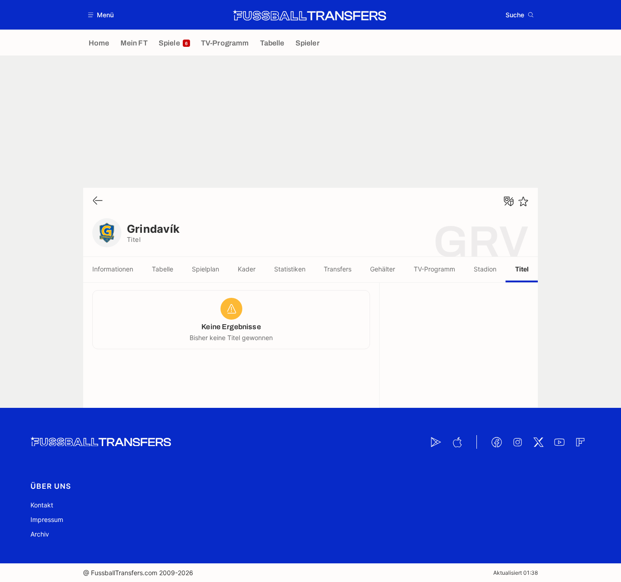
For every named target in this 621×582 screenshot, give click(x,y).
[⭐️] (523, 201)
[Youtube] (559, 442)
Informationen (112, 269)
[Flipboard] (580, 442)
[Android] (436, 442)
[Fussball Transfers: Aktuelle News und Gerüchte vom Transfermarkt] (309, 15)
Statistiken (289, 269)
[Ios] (457, 442)
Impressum (46, 519)
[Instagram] (517, 442)
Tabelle (162, 269)
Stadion (485, 269)
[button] (101, 14)
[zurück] (97, 201)
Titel (522, 269)
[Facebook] (496, 442)
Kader (246, 269)
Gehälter (382, 269)
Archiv (39, 534)
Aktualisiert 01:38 (515, 572)
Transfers (337, 269)
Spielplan (205, 269)
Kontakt (41, 505)
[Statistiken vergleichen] (508, 201)
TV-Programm (434, 269)
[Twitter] (538, 442)
